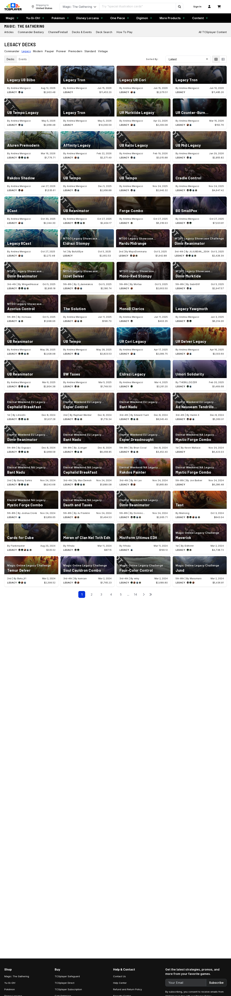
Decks (10, 59)
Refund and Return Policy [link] (127, 989)
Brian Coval (140, 447)
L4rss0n (21, 415)
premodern (75, 51)
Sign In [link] (197, 6)
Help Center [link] (120, 982)
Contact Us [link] (119, 976)
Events (23, 59)
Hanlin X (194, 415)
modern (38, 51)
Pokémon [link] (9, 989)
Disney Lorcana (87, 18)
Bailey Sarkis (24, 480)
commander (11, 51)
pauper (49, 51)
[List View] (223, 59)
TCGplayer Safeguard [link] (67, 976)
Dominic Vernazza (139, 513)
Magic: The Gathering (24, 26)
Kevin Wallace (193, 447)
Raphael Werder (82, 415)
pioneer (61, 51)
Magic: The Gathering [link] (16, 976)
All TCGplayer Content (213, 32)
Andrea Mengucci (21, 88)
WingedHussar (30, 284)
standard (90, 51)
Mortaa (138, 284)
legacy (26, 51)
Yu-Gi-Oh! (33, 18)
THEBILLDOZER (188, 382)
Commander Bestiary (31, 32)
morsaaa (26, 317)
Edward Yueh (141, 415)
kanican (82, 578)
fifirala (70, 545)
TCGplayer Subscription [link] (68, 989)
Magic (10, 18)
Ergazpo (26, 447)
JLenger (82, 447)
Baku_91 (21, 578)
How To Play (124, 32)
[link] (13, 6)
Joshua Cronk (29, 513)
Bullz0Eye (77, 251)
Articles (9, 32)
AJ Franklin (84, 513)
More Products (170, 18)
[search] (137, 6)
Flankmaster (18, 545)
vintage (103, 51)
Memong (184, 513)
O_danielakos (85, 284)
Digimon (142, 18)
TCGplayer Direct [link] (64, 982)
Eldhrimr (189, 545)
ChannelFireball (58, 32)
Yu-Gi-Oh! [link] (9, 982)
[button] (179, 6)
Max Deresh (85, 480)
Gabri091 (195, 284)
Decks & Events (82, 32)
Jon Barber (196, 480)
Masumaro (196, 578)
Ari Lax (138, 480)
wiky (136, 578)
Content (198, 18)
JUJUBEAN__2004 (199, 251)
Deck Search (104, 32)
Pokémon (58, 18)
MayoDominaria (138, 251)
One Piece (117, 18)
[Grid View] (215, 59)
